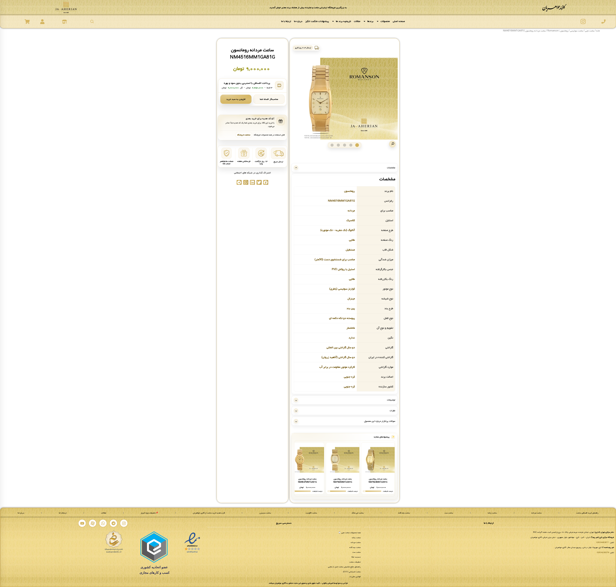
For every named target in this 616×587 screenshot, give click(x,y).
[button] (392, 144)
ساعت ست (449, 513)
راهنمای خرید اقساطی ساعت (587, 513)
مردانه (351, 210)
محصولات (385, 21)
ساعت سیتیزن (265, 513)
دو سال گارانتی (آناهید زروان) (338, 357)
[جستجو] (92, 21)
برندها (370, 21)
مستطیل (350, 249)
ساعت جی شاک (358, 513)
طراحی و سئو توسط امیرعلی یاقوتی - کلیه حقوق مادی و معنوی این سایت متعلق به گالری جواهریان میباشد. (308, 583)
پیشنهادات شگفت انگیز (317, 21)
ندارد (352, 337)
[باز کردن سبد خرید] (27, 21)
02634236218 (603, 552)
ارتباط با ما (286, 21)
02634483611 (602, 542)
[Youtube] (82, 523)
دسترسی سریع (283, 523)
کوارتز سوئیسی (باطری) (342, 289)
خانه (598, 31)
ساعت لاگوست (311, 513)
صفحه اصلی (399, 21)
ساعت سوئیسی (576, 31)
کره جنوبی (349, 377)
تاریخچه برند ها (343, 21)
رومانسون (349, 191)
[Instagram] (124, 523)
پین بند (350, 308)
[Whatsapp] (103, 523)
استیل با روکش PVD (343, 269)
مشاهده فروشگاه (243, 135)
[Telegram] (113, 523)
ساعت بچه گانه (404, 513)
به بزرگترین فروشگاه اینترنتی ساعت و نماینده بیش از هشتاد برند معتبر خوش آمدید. (308, 7)
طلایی (352, 240)
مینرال (351, 298)
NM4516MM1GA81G (341, 201)
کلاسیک (350, 220)
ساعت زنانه (492, 513)
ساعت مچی (590, 31)
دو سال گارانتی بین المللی (340, 347)
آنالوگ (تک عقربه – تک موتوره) (337, 230)
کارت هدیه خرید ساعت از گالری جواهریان (209, 513)
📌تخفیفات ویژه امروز (149, 513)
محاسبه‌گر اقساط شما (269, 99)
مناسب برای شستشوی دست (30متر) (335, 259)
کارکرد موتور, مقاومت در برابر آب (337, 367)
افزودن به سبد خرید (236, 99)
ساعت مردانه (536, 513)
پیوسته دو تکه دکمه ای (342, 318)
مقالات (357, 21)
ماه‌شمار (350, 328)
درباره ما (298, 21)
